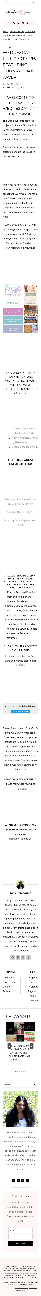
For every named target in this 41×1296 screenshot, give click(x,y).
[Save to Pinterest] (3, 643)
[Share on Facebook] (3, 634)
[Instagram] (23, 23)
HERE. (27, 587)
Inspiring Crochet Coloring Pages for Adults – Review (33, 986)
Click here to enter (20, 711)
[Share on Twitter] (3, 639)
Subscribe (20, 1244)
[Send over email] (3, 648)
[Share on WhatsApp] (3, 661)
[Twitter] (18, 23)
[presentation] (20, 1032)
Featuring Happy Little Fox (20, 512)
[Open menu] (33, 2)
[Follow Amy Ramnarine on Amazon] (28, 957)
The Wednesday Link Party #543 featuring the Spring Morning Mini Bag (19, 1053)
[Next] (31, 1046)
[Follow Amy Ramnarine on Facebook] (12, 957)
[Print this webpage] (3, 652)
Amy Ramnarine (12, 84)
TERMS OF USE (33, 1288)
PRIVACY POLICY (20, 1290)
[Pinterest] (27, 23)
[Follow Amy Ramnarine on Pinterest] (23, 957)
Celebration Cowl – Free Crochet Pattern (9, 982)
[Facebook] (14, 23)
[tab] (16, 1071)
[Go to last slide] (9, 1046)
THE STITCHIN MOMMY (21, 1288)
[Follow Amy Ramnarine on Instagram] (18, 957)
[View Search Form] (6, 1)
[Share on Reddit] (3, 657)
